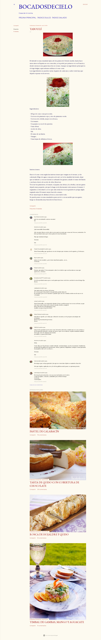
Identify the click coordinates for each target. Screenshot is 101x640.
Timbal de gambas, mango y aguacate (57, 622)
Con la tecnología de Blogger (52, 635)
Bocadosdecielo (45, 6)
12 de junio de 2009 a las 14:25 (40, 253)
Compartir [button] (16, 25)
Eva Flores (36, 217)
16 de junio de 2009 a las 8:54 (40, 381)
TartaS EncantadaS (39, 249)
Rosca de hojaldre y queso (49, 534)
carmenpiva (37, 372)
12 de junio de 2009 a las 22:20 (40, 297)
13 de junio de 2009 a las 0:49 (40, 323)
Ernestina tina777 (38, 278)
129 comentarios (42, 489)
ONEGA (36, 327)
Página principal (27, 18)
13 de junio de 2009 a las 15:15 (40, 336)
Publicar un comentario (36, 384)
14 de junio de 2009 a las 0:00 (40, 368)
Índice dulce (44, 18)
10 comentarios (41, 625)
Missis (35, 268)
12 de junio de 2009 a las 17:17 (40, 273)
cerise (35, 301)
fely (35, 257)
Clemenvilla (37, 361)
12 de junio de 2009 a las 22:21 (40, 310)
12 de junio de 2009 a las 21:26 (40, 284)
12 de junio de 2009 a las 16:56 (40, 263)
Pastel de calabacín (44, 431)
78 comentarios (41, 435)
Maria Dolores (37, 314)
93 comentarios (41, 538)
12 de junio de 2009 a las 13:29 (40, 222)
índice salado (59, 18)
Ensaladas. (16, 31)
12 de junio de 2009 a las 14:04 (40, 244)
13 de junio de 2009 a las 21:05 (40, 356)
